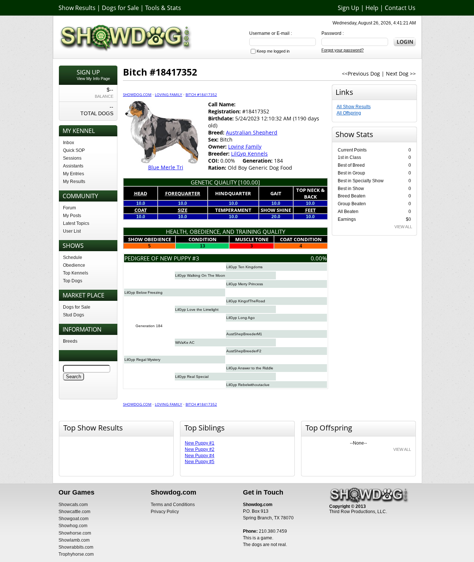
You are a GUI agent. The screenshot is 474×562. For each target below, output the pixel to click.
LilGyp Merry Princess (244, 284)
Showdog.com (137, 94)
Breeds (70, 341)
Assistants (73, 166)
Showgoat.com (74, 518)
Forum (69, 207)
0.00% (319, 258)
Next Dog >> (401, 73)
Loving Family (168, 94)
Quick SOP (74, 150)
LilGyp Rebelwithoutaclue (248, 385)
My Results (74, 181)
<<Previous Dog (361, 73)
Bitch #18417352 (201, 94)
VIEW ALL (403, 227)
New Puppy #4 (199, 455)
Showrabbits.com (76, 547)
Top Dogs (72, 280)
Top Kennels (75, 273)
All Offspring (349, 113)
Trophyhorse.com (76, 554)
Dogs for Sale (120, 8)
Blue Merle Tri (165, 167)
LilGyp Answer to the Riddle (249, 368)
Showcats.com (73, 504)
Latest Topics (76, 223)
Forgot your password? (342, 50)
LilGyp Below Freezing (143, 292)
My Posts (72, 215)
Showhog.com (73, 525)
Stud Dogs (73, 314)
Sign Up (348, 8)
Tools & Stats (163, 8)
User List (72, 231)
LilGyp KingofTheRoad (245, 301)
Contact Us (400, 8)
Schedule (72, 257)
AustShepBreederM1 (244, 334)
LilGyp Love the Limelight (196, 309)
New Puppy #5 (199, 461)
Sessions (72, 158)
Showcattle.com (74, 511)
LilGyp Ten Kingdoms (244, 267)
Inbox (68, 142)
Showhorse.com (75, 533)
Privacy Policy (165, 511)
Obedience (74, 265)
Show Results (77, 8)
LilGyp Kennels (249, 153)
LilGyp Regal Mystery (142, 360)
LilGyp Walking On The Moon (200, 275)
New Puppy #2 (199, 449)
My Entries (73, 173)
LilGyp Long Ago (240, 318)
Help (371, 8)
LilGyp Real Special (191, 377)
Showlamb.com (74, 540)
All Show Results (354, 106)
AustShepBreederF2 (243, 351)
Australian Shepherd (251, 132)
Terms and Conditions (173, 504)
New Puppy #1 (199, 443)
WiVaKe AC (184, 342)
